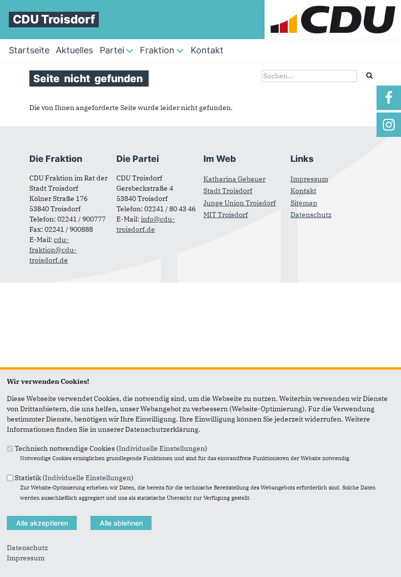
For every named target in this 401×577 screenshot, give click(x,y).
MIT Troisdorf (225, 214)
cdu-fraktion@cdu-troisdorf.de (53, 250)
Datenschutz (311, 214)
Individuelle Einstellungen (162, 448)
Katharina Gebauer (234, 179)
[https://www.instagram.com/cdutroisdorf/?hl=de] (389, 124)
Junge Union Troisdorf (239, 203)
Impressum (309, 179)
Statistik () (74, 477)
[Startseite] (333, 4)
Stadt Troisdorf (227, 190)
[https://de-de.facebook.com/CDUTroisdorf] (389, 98)
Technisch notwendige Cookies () (111, 448)
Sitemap (303, 203)
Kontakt (303, 190)
